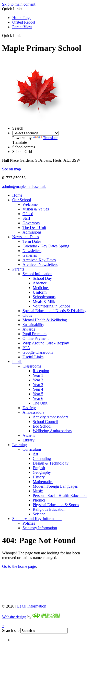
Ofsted (27, 213)
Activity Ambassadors (50, 417)
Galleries (29, 255)
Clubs (27, 315)
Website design (14, 617)
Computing (42, 458)
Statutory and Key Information (37, 518)
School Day (42, 278)
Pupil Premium (34, 334)
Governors (31, 223)
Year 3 (38, 384)
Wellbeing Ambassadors (52, 431)
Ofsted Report (23, 22)
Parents (18, 269)
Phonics (39, 500)
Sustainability (33, 324)
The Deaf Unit (34, 227)
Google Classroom (37, 352)
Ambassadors (33, 412)
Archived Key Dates (39, 260)
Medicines (41, 287)
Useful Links (32, 357)
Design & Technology (50, 463)
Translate (50, 138)
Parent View (22, 27)
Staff (26, 218)
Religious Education (49, 509)
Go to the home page (19, 566)
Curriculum (31, 449)
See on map (11, 169)
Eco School (42, 426)
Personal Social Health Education (60, 495)
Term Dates (31, 241)
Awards (28, 329)
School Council (45, 421)
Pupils (17, 361)
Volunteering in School (51, 306)
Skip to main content (18, 4)
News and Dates (25, 237)
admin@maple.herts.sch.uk (24, 186)
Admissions (31, 232)
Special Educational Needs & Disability (54, 311)
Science (39, 514)
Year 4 (38, 389)
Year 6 (38, 398)
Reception (41, 371)
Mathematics (43, 481)
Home (17, 195)
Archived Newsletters (39, 264)
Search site (10, 630)
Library (28, 440)
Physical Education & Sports (56, 505)
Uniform (40, 292)
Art (35, 454)
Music (38, 491)
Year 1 (38, 375)
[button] (24, 35)
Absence (40, 283)
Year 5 (38, 394)
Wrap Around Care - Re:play (45, 343)
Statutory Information (39, 528)
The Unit (40, 403)
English (39, 468)
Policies (28, 523)
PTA (26, 347)
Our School (21, 200)
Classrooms (31, 366)
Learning (19, 444)
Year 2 (38, 380)
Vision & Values (35, 209)
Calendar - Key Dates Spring (45, 246)
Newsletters (31, 250)
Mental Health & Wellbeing (44, 320)
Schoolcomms (44, 297)
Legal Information (31, 606)
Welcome (30, 204)
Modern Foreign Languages (55, 486)
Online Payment (35, 338)
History (39, 477)
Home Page (21, 17)
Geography (42, 472)
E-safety (29, 408)
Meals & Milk (44, 301)
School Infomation (37, 274)
